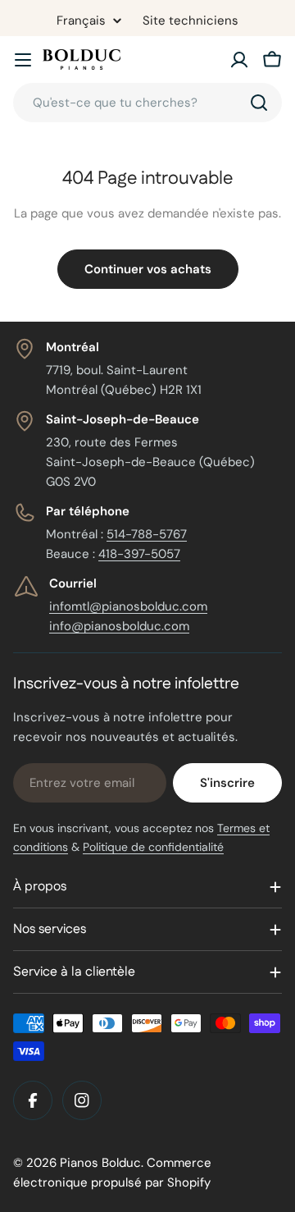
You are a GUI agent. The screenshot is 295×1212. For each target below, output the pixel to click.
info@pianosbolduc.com (119, 626)
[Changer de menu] (23, 60)
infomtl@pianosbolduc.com (128, 606)
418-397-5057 (139, 554)
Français (81, 21)
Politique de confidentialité (153, 846)
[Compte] (239, 60)
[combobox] (147, 102)
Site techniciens (190, 20)
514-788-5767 (147, 534)
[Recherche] (259, 102)
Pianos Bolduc (100, 1163)
